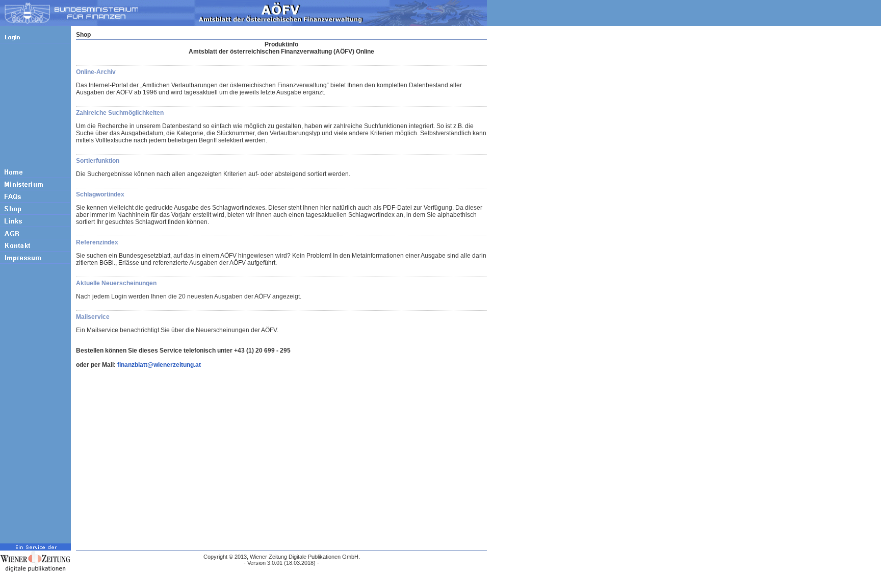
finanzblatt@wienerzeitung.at (159, 364)
